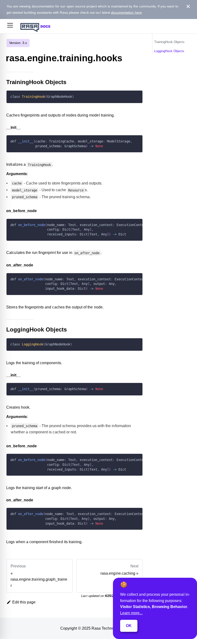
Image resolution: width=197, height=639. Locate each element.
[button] (10, 26)
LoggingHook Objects (169, 51)
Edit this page (24, 602)
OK (129, 626)
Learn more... (131, 613)
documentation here (126, 12)
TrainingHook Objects (169, 42)
